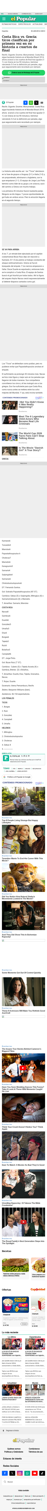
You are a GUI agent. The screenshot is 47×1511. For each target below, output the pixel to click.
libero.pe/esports (38, 1496)
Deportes (5, 31)
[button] (3, 19)
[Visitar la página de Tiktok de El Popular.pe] (42, 1473)
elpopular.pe (19, 1496)
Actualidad (38, 24)
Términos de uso (36, 1452)
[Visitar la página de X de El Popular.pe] (12, 1473)
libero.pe (27, 1496)
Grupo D (20, 768)
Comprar (24, 1324)
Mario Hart (39, 13)
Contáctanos (34, 1449)
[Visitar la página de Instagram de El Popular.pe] (20, 1473)
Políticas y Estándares (13, 1452)
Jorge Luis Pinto (22, 771)
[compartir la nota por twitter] (36, 103)
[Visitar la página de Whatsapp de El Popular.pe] (27, 1473)
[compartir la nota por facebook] (25, 103)
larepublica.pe (8, 1496)
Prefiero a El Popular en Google (18, 777)
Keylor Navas (37, 768)
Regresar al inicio (12, 1430)
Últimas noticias (9, 24)
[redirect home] (23, 1440)
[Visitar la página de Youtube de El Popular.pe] (35, 1473)
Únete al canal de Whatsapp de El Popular (25, 72)
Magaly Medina (13, 13)
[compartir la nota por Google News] (42, 103)
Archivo (27, 768)
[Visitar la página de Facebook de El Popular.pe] (5, 1473)
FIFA (14, 768)
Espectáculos (24, 24)
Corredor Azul (26, 13)
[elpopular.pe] (24, 22)
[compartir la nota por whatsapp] (31, 103)
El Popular (10, 102)
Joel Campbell (10, 771)
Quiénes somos (13, 1449)
